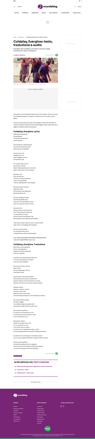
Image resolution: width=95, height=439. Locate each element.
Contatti (39, 423)
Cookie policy (40, 410)
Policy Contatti (41, 412)
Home (14, 37)
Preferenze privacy (41, 415)
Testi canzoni (53, 12)
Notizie (17, 12)
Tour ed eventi (65, 12)
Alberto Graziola (20, 55)
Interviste (25, 12)
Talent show (76, 12)
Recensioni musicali (18, 408)
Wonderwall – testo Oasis (25, 373)
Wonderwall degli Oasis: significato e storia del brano (34, 366)
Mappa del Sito (41, 419)
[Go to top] (81, 434)
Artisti (44, 12)
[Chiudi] (92, 4)
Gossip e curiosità (17, 412)
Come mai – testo (23, 369)
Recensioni (35, 12)
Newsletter (40, 421)
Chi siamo (39, 406)
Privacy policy (40, 408)
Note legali (40, 417)
